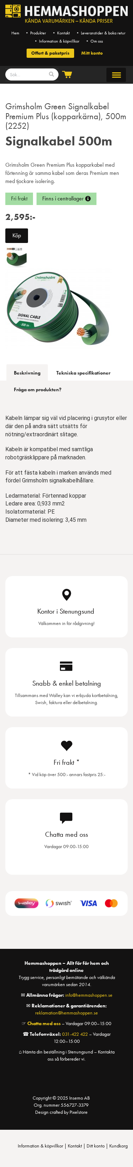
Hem (15, 33)
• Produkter (35, 33)
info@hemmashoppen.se (88, 995)
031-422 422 (75, 1034)
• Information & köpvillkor (56, 41)
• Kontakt (61, 33)
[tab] (27, 372)
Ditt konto (96, 1146)
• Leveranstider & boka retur (101, 33)
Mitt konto (92, 53)
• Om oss (94, 41)
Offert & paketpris (50, 53)
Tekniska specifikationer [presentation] (83, 373)
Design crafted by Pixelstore (61, 1112)
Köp (16, 235)
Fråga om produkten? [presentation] (37, 389)
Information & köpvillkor (40, 1146)
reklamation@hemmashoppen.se (66, 1013)
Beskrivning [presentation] (27, 373)
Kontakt (75, 1146)
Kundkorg (118, 1146)
